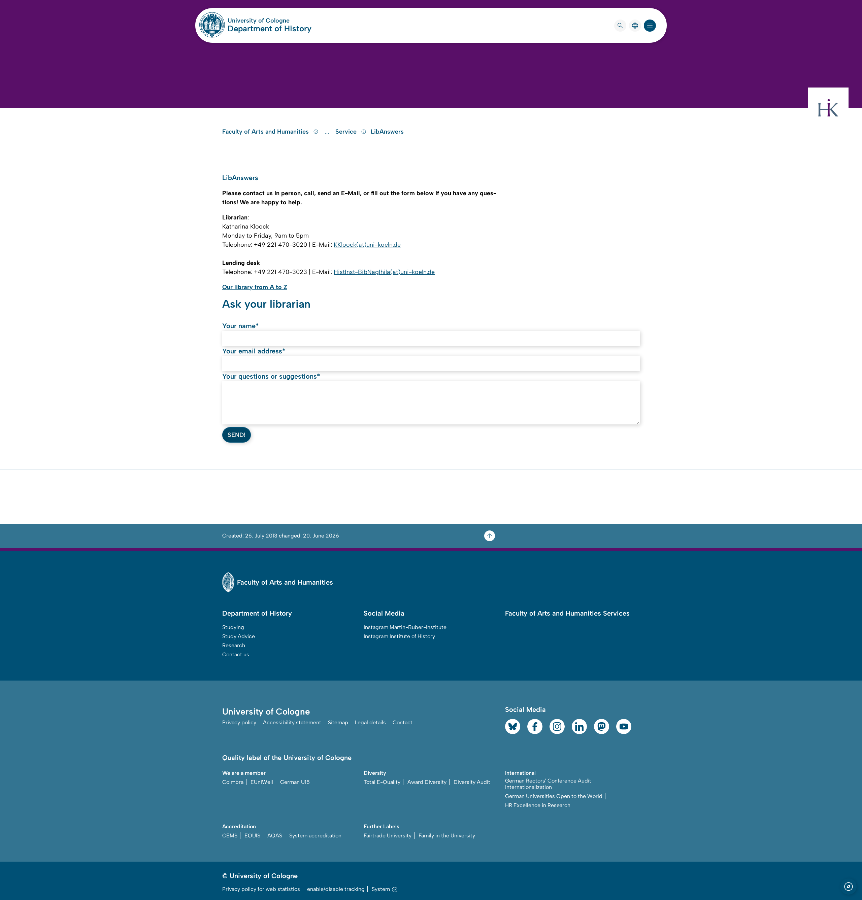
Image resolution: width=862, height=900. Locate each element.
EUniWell (262, 782)
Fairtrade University (387, 835)
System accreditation (315, 835)
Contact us (235, 654)
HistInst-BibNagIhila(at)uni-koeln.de (384, 272)
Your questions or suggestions (271, 376)
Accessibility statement (292, 722)
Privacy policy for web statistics (261, 889)
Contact (402, 722)
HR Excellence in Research (537, 805)
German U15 (295, 782)
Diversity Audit (472, 782)
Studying (233, 627)
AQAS (274, 835)
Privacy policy (239, 722)
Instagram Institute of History (399, 636)
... (328, 131)
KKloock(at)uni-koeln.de (367, 244)
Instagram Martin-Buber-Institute (405, 627)
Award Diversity (426, 782)
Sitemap (338, 722)
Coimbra (232, 782)
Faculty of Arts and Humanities (266, 131)
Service (346, 131)
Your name (240, 326)
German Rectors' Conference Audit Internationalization (548, 783)
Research (233, 645)
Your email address (254, 351)
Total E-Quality (382, 782)
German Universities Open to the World (553, 796)
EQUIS (252, 835)
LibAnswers (387, 131)
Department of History (269, 28)
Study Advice (238, 636)
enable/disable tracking (336, 889)
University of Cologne (269, 21)
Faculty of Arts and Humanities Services (567, 613)
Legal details (370, 722)
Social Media (384, 613)
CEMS (229, 835)
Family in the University (447, 835)
